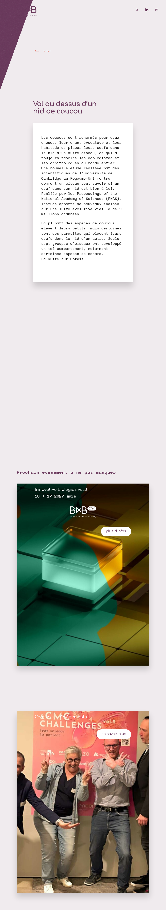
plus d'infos (116, 531)
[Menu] (10, 10)
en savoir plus (113, 734)
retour (47, 51)
